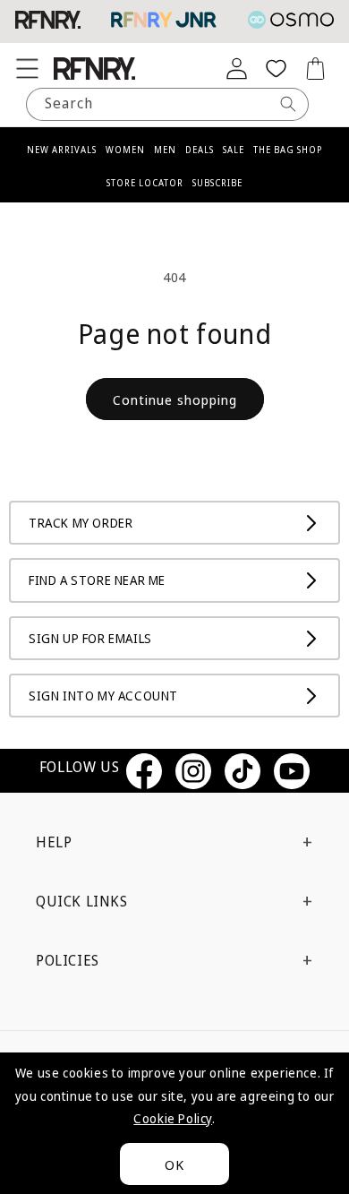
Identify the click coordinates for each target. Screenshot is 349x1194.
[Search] (288, 104)
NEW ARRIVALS (62, 149)
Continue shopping (175, 399)
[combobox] (167, 104)
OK (174, 1164)
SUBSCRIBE (217, 182)
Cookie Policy (172, 1118)
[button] (27, 68)
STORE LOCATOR (144, 182)
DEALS (199, 149)
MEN (165, 149)
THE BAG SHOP (287, 149)
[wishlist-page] (275, 68)
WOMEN (125, 149)
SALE (233, 149)
